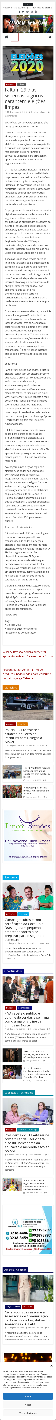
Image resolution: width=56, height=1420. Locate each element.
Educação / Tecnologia (27, 1129)
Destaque (10, 84)
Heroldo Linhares (38, 112)
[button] (51, 1365)
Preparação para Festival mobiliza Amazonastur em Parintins (36, 790)
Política (21, 84)
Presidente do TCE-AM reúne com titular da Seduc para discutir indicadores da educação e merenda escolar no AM (27, 1143)
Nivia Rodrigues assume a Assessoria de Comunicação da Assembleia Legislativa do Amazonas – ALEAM (27, 1318)
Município (22, 724)
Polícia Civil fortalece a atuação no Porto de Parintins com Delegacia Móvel (23, 735)
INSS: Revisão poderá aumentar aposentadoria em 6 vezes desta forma (28, 654)
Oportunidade (24, 1008)
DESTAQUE (10, 914)
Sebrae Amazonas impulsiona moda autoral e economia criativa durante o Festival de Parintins (37, 1072)
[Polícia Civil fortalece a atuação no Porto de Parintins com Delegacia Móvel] (28, 694)
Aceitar (28, 1396)
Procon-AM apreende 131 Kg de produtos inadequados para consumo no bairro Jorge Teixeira (27, 674)
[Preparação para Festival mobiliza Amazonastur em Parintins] (12, 786)
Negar (28, 1404)
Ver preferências (28, 1412)
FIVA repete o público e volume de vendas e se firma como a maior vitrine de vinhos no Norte (27, 1019)
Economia (23, 914)
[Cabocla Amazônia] (7, 37)
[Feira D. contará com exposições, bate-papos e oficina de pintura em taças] (12, 1050)
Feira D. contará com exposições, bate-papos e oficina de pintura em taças (36, 1054)
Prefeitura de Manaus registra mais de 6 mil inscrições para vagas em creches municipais (35, 1185)
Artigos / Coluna (13, 1306)
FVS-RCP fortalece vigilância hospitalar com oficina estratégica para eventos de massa (36, 772)
